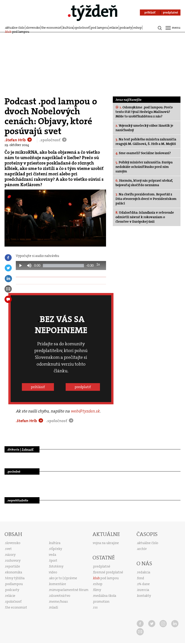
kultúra (68, 27)
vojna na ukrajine (106, 543)
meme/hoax (58, 601)
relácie (113, 27)
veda (52, 554)
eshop (137, 27)
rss (95, 607)
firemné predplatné (108, 572)
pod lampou (99, 27)
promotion (101, 601)
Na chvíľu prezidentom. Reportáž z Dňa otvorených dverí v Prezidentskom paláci (146, 199)
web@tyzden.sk (85, 411)
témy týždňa (15, 578)
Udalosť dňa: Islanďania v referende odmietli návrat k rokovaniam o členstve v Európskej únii (145, 217)
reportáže (12, 566)
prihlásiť (38, 386)
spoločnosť (82, 27)
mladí (53, 607)
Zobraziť (27, 449)
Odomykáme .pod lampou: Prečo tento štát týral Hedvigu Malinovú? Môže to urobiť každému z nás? (144, 112)
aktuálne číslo (15, 27)
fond (140, 578)
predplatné (101, 566)
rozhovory (13, 560)
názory (10, 554)
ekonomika (13, 572)
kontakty (144, 595)
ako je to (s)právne (63, 578)
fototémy (56, 566)
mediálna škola (104, 595)
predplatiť (83, 386)
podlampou (14, 584)
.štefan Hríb (16, 140)
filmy (97, 590)
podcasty (126, 27)
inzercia (143, 590)
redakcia (143, 572)
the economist (51, 27)
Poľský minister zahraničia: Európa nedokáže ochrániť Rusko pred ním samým (144, 167)
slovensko (33, 27)
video (53, 572)
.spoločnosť (50, 140)
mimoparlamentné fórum (68, 590)
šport (53, 560)
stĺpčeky (55, 549)
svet (8, 549)
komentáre (57, 584)
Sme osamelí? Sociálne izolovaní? (143, 153)
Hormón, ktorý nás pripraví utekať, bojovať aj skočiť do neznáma (144, 182)
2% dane (143, 584)
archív (142, 549)
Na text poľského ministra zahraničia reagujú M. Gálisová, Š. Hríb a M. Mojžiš (146, 141)
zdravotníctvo (59, 595)
